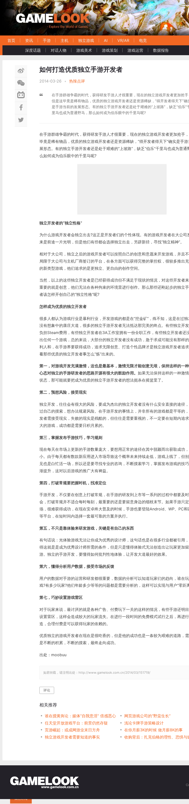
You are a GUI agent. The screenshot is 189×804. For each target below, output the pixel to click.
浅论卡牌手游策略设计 (144, 722)
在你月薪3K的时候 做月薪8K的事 (153, 729)
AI (106, 40)
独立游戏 (86, 40)
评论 (46, 690)
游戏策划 (110, 50)
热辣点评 (77, 81)
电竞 (143, 40)
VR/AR (123, 40)
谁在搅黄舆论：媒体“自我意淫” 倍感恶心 (80, 715)
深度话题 (33, 50)
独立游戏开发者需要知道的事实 (72, 737)
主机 (64, 40)
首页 (11, 40)
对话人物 (58, 50)
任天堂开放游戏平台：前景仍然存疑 (76, 722)
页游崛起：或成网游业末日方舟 (72, 729)
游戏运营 (135, 50)
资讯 (29, 40)
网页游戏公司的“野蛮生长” (147, 715)
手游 (47, 40)
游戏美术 (84, 50)
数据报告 (161, 50)
